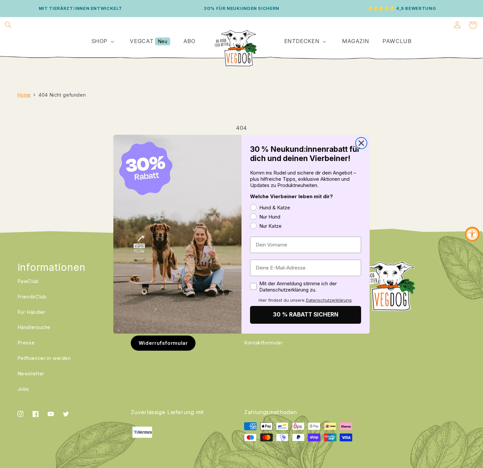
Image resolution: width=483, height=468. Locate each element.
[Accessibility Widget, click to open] (472, 234)
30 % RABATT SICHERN (305, 314)
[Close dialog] (361, 143)
